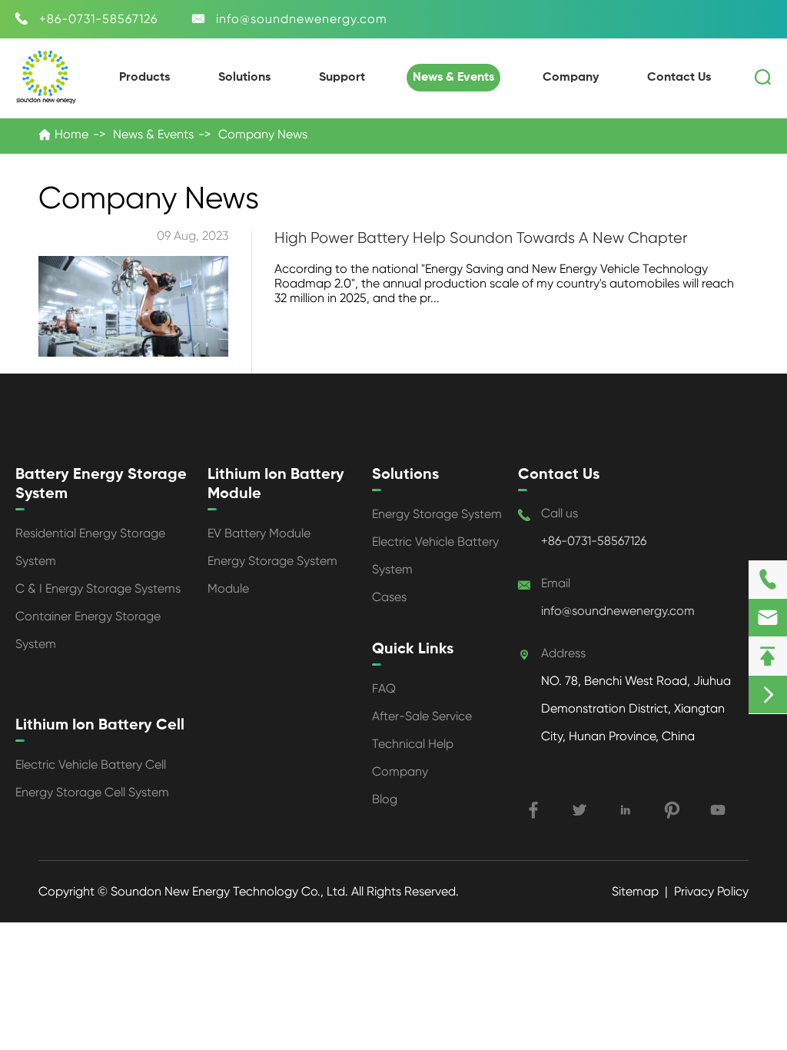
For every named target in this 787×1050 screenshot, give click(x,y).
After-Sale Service (422, 716)
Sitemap (635, 891)
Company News (262, 134)
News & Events (453, 77)
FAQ (384, 688)
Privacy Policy (711, 891)
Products (144, 77)
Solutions (244, 77)
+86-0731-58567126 (98, 19)
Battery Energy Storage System (101, 484)
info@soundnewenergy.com (301, 19)
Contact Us (679, 77)
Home (71, 134)
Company (571, 77)
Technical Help (412, 743)
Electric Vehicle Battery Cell (90, 764)
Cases (389, 597)
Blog (384, 799)
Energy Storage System (437, 514)
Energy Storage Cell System (92, 792)
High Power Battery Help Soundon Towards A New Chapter (480, 238)
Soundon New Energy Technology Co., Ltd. (231, 891)
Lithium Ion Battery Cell (99, 725)
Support (342, 77)
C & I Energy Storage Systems (98, 588)
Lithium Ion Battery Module (276, 484)
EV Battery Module (259, 533)
